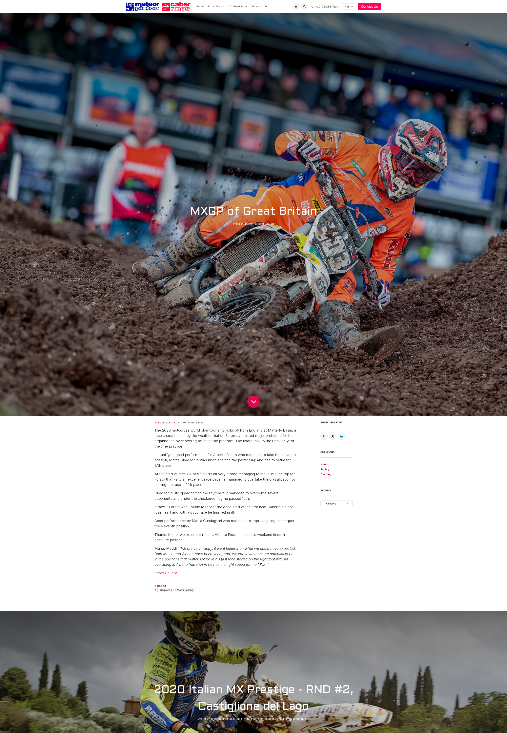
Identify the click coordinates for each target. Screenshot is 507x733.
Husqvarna (165, 589)
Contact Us (369, 7)
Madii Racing (185, 589)
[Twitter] (332, 436)
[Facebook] (324, 436)
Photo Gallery (165, 573)
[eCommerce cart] (296, 6)
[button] (304, 6)
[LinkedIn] (341, 436)
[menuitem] (201, 6)
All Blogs (159, 422)
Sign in (349, 6)
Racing (172, 422)
